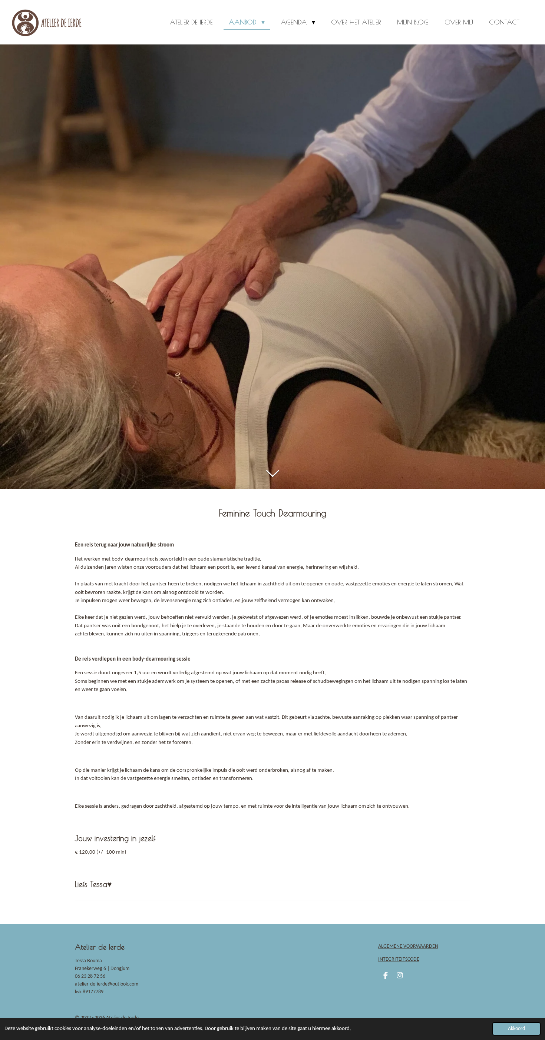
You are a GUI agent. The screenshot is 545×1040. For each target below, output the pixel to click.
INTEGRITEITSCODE (398, 959)
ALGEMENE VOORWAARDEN (408, 946)
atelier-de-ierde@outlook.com (106, 984)
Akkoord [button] (516, 1028)
